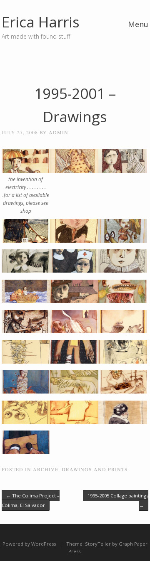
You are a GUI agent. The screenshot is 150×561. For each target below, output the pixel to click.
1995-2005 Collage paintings (118, 500)
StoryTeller (98, 544)
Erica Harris (41, 22)
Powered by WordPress (29, 544)
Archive (45, 469)
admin (58, 132)
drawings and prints (95, 469)
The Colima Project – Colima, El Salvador (31, 500)
